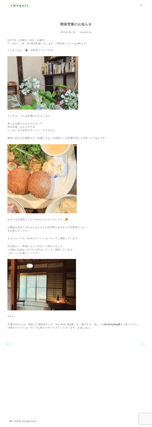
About (104, 373)
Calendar (106, 390)
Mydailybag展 (112, 324)
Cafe (103, 382)
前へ (8, 344)
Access (105, 398)
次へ (143, 344)
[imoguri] (19, 5)
